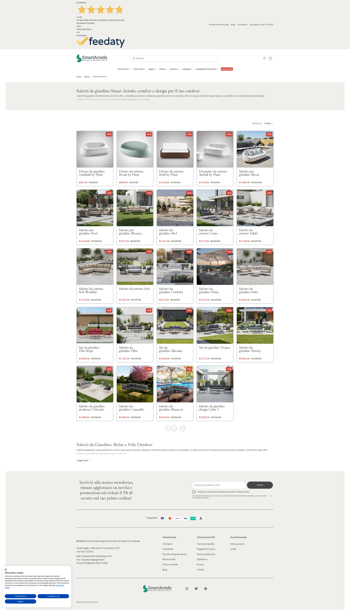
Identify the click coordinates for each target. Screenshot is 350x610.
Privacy (200, 564)
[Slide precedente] (81, 149)
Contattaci (242, 24)
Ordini (233, 549)
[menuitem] (124, 69)
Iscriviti (260, 485)
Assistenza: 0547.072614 (261, 24)
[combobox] (172, 58)
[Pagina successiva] (182, 428)
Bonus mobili (169, 559)
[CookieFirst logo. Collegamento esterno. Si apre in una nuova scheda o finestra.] (6, 570)
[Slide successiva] (109, 149)
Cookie (200, 569)
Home (79, 76)
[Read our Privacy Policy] (271, 496)
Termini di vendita (205, 543)
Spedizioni (202, 559)
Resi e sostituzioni (206, 554)
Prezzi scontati (170, 564)
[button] (268, 123)
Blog (233, 24)
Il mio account (237, 543)
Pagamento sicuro (206, 549)
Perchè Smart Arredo (219, 24)
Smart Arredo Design (90, 602)
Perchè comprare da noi (175, 554)
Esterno (87, 76)
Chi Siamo (167, 543)
